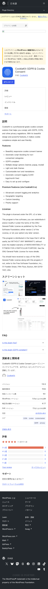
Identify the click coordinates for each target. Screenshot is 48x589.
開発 (6, 108)
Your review (7, 467)
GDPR (36, 423)
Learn (4, 517)
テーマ (27, 502)
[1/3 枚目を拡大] (20, 283)
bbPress (6, 544)
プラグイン (29, 506)
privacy (42, 423)
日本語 (10, 558)
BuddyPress (8, 548)
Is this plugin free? (9, 343)
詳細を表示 (6, 429)
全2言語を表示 (40, 413)
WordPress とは (8, 498)
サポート (8, 114)
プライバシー (7, 510)
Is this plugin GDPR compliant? (14, 350)
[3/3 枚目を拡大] (43, 301)
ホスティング (7, 506)
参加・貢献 (29, 517)
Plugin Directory (8, 10)
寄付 (28, 525)
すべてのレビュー (38, 467)
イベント (28, 521)
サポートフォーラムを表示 (13, 484)
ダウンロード (8, 82)
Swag (28, 529)
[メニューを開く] (44, 3)
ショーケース (30, 498)
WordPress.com (9, 536)
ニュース (5, 502)
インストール (10, 102)
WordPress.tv (9, 529)
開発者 (5, 525)
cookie (31, 418)
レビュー (8, 96)
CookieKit (24, 75)
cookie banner (40, 418)
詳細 (6, 90)
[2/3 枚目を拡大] (43, 283)
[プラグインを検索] (26, 25)
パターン (28, 510)
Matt (5, 540)
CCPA (25, 418)
